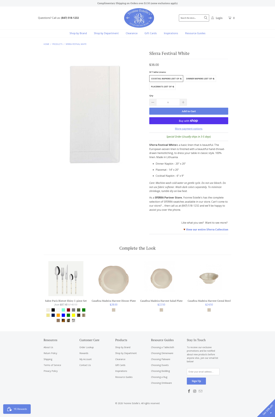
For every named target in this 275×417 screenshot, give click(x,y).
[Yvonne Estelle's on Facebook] (189, 391)
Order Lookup (86, 347)
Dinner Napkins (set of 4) (200, 78)
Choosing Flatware (160, 359)
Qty (151, 95)
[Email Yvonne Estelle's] (200, 391)
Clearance (132, 33)
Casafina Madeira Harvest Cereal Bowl (209, 278)
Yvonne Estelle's (131, 403)
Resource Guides (195, 33)
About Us (48, 347)
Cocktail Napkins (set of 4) (166, 78)
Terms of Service (52, 365)
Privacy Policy (51, 370)
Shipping (48, 359)
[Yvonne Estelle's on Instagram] (195, 391)
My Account (85, 359)
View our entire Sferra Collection (207, 229)
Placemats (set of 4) (162, 86)
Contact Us (85, 365)
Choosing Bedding (160, 370)
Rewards (83, 353)
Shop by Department (106, 33)
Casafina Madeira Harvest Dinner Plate (113, 278)
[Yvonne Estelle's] (139, 18)
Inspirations (171, 33)
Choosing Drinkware (161, 382)
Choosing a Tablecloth (162, 347)
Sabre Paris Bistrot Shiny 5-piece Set (66, 278)
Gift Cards (151, 33)
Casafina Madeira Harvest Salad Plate (161, 278)
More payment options (188, 128)
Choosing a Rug (159, 377)
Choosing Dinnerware (162, 353)
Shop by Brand (78, 33)
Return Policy (50, 353)
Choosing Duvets (160, 365)
